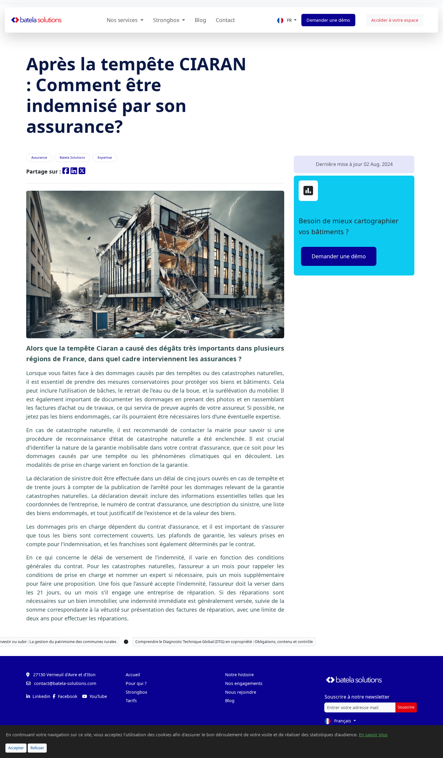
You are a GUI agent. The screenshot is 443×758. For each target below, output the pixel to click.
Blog (200, 20)
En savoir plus (373, 734)
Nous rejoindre (240, 692)
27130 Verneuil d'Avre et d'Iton (64, 674)
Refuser (37, 747)
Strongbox (167, 20)
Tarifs (131, 700)
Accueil (133, 674)
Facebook (67, 696)
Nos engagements (243, 683)
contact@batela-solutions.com (65, 683)
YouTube (97, 696)
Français (342, 721)
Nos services (123, 20)
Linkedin (40, 696)
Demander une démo (328, 20)
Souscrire (406, 707)
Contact (225, 20)
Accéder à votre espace (394, 20)
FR (289, 20)
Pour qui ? (136, 683)
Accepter (16, 747)
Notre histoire (239, 674)
